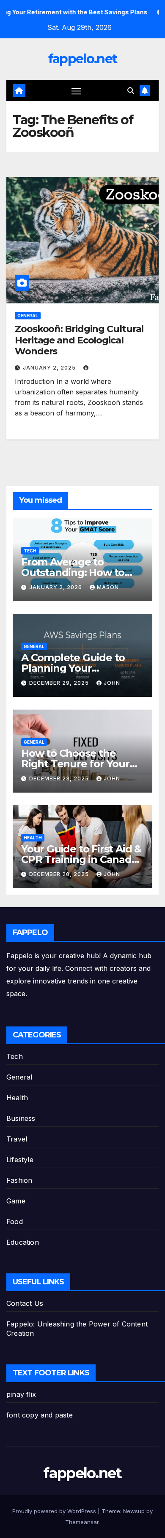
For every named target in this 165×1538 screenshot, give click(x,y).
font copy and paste (39, 1415)
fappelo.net (82, 59)
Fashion (19, 1180)
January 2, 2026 (56, 587)
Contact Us (24, 1303)
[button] (130, 90)
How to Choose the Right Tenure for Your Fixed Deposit (75, 763)
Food (14, 1221)
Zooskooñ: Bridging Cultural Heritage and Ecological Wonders (79, 340)
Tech (30, 550)
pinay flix (21, 1394)
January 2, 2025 (50, 367)
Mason (108, 587)
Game (15, 1201)
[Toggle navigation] (76, 90)
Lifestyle (19, 1159)
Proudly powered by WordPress (55, 1511)
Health (33, 837)
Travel (16, 1139)
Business (21, 1118)
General (27, 315)
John (112, 683)
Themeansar (82, 1522)
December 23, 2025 (60, 778)
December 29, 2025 (60, 683)
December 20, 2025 (60, 874)
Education (22, 1242)
